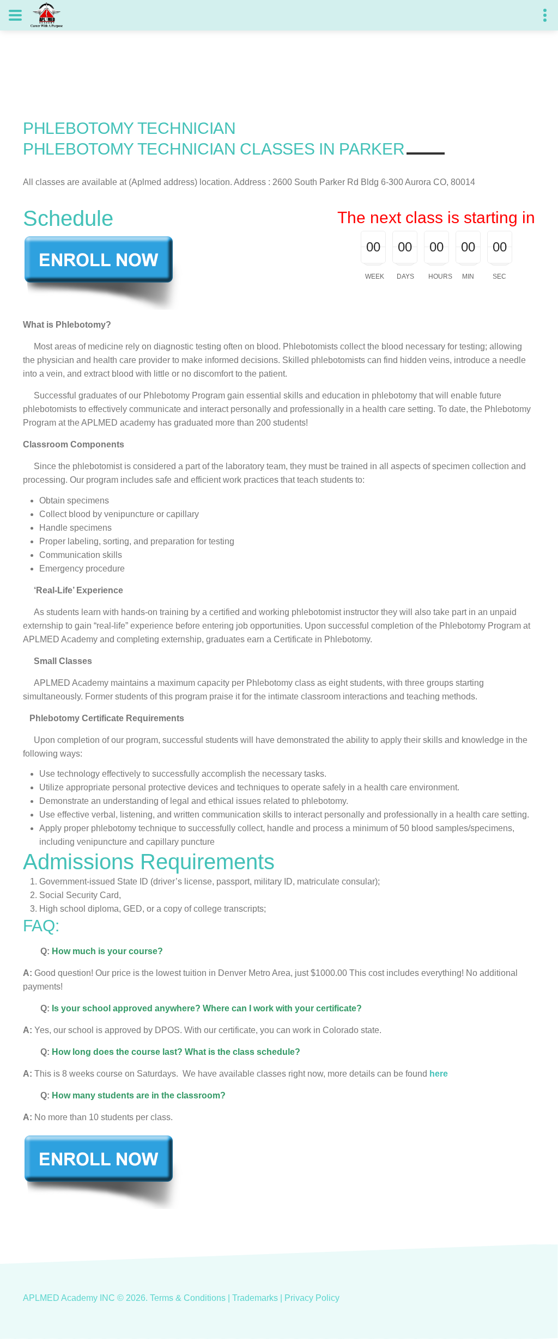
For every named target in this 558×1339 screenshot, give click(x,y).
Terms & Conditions (188, 1298)
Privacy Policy (311, 1298)
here (438, 1073)
